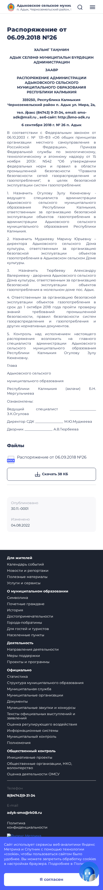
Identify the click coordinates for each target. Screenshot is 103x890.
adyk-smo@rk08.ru (24, 813)
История (15, 610)
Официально (19, 670)
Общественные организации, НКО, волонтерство (39, 765)
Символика (17, 597)
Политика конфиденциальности (27, 825)
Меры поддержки (23, 655)
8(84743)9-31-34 (21, 795)
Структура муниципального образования (45, 683)
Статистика (17, 676)
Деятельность (20, 643)
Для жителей (19, 558)
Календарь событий (25, 564)
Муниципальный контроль (31, 736)
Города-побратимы (24, 622)
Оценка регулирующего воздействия (42, 724)
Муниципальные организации (35, 695)
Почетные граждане (25, 604)
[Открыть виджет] (89, 872)
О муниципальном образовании (37, 591)
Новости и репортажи (27, 570)
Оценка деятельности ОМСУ (33, 774)
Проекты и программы (28, 662)
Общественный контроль (31, 751)
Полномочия (18, 742)
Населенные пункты (25, 635)
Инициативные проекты (29, 757)
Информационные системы (32, 730)
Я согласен (51, 879)
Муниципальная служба (29, 689)
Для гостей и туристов (28, 629)
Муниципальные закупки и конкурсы (41, 707)
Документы (17, 701)
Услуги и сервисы (23, 583)
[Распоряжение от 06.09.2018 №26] (11, 459)
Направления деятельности (33, 649)
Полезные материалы (27, 577)
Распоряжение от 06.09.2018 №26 (51, 457)
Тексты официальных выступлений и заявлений (41, 716)
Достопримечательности (30, 616)
